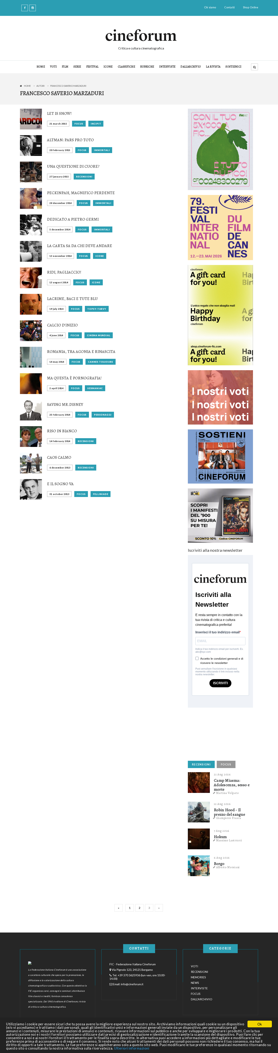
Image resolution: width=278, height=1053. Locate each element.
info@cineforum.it (132, 984)
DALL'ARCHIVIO (191, 67)
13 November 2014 (60, 256)
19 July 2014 (56, 309)
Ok (259, 1024)
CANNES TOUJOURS (100, 361)
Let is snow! (59, 113)
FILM (65, 67)
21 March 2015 (58, 123)
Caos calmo (59, 457)
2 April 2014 (56, 388)
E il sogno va (60, 484)
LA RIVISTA (213, 67)
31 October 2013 (59, 494)
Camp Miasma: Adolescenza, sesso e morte (232, 785)
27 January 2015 (59, 176)
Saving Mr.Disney (65, 404)
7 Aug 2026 (221, 831)
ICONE (108, 67)
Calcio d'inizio (62, 325)
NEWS (195, 982)
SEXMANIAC (95, 388)
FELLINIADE (100, 494)
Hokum (220, 837)
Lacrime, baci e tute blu (72, 298)
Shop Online (250, 7)
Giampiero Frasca (228, 818)
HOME (41, 67)
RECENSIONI (84, 176)
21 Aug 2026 (222, 774)
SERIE (77, 67)
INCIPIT (96, 123)
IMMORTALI (102, 150)
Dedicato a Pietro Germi (73, 219)
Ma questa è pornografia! (74, 378)
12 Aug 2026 (222, 804)
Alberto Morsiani (228, 867)
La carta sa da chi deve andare (79, 245)
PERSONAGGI (103, 414)
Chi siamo (210, 7)
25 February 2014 (59, 414)
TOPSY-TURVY (96, 309)
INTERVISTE (167, 67)
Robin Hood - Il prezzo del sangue (229, 812)
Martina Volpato (227, 793)
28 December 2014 (60, 203)
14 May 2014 (56, 361)
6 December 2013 (59, 467)
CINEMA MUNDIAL (98, 335)
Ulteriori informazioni (131, 1048)
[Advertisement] (218, 733)
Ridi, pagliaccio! (64, 272)
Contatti (229, 7)
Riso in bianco (62, 431)
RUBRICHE (147, 67)
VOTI (53, 67)
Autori (40, 85)
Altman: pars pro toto (70, 140)
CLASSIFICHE (126, 67)
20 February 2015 (59, 150)
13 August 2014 (58, 282)
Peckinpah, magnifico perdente (81, 193)
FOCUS (78, 123)
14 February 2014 (59, 441)
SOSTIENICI (233, 67)
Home (27, 85)
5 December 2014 (59, 229)
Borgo (219, 863)
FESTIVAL (92, 67)
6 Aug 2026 (222, 857)
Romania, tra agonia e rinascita (81, 351)
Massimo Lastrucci (229, 840)
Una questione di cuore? (73, 166)
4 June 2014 (56, 335)
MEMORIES (198, 977)
